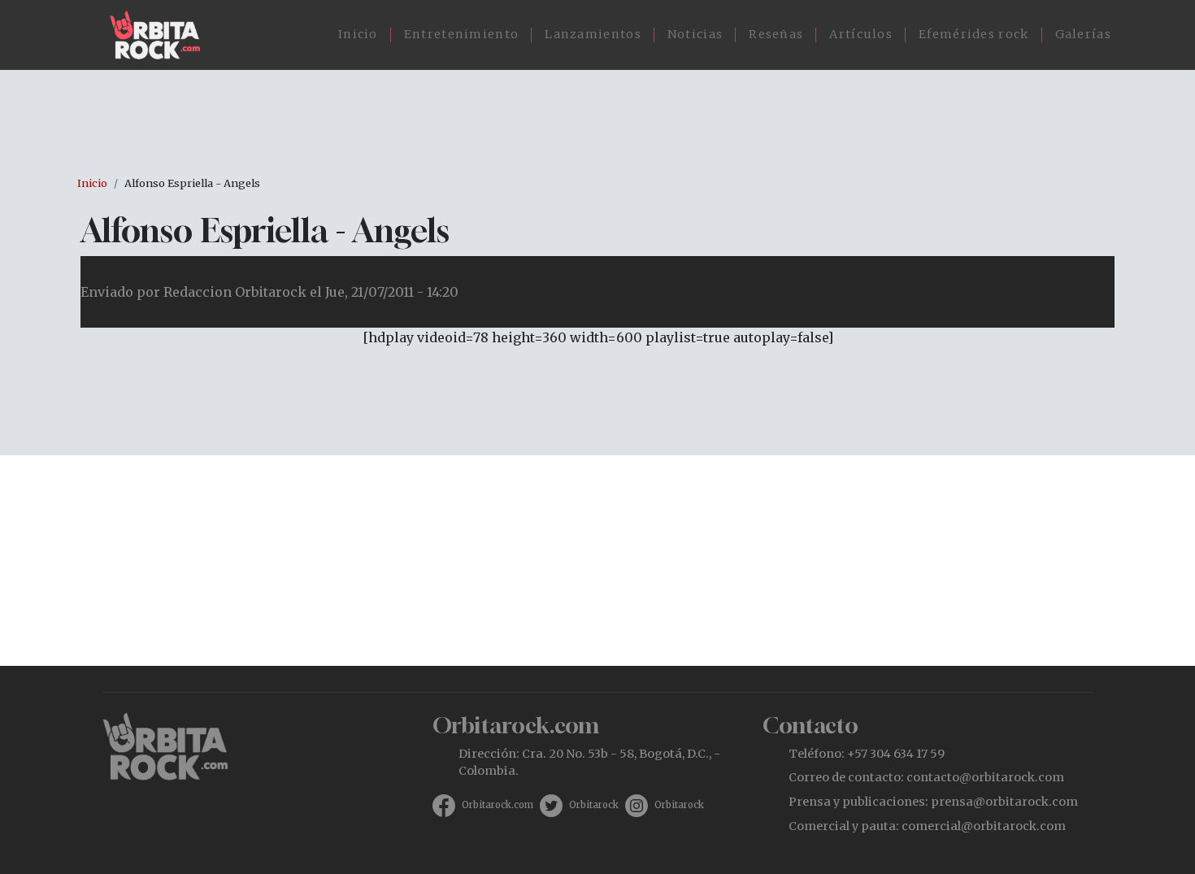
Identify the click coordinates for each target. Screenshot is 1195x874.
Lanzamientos (593, 34)
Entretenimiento (461, 34)
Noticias (695, 34)
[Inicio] (161, 35)
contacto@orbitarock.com (985, 777)
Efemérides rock (974, 34)
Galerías (1083, 34)
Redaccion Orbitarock (234, 292)
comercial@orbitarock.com (984, 826)
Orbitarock (594, 805)
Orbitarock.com (497, 805)
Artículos (861, 34)
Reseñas (776, 34)
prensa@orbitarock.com (1004, 801)
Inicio (358, 34)
